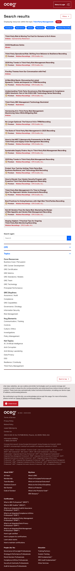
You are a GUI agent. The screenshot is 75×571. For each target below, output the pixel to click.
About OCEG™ (9, 472)
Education (41, 548)
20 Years (7, 475)
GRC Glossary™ (33, 494)
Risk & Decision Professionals (14, 557)
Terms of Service (22, 398)
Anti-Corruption (10, 347)
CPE (6, 247)
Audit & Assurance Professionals (15, 566)
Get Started (8, 488)
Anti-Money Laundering (13, 351)
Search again (9, 234)
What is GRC (32, 475)
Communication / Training (14, 321)
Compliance (8, 299)
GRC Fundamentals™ (45, 557)
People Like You (9, 548)
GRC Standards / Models (13, 277)
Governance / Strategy (13, 307)
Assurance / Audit (11, 295)
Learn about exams (10, 539)
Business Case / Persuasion (14, 262)
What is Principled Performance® (39, 478)
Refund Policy (8, 424)
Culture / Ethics (10, 329)
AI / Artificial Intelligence (13, 344)
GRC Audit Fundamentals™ (47, 560)
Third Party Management (14, 366)
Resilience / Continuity (12, 362)
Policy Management (11, 336)
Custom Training (43, 554)
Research (50, 28)
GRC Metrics (9, 273)
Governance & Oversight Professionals (17, 551)
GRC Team (8, 280)
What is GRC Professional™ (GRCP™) (16, 502)
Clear (58, 22)
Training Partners (44, 551)
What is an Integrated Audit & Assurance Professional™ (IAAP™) (18, 509)
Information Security (12, 310)
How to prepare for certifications (15, 536)
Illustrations (20, 28)
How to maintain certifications (14, 542)
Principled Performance (13, 288)
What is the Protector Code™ (38, 491)
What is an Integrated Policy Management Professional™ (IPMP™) (18, 519)
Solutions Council (10, 485)
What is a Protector (35, 488)
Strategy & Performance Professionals (17, 554)
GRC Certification (10, 269)
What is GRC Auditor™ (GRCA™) (14, 505)
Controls (7, 325)
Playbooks (40, 28)
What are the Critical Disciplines (39, 485)
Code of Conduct (10, 491)
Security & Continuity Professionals (16, 563)
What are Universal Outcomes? (39, 481)
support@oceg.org (10, 428)
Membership (8, 478)
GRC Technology (10, 284)
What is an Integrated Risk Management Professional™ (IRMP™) (18, 529)
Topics (7, 253)
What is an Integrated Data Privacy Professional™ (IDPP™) (16, 524)
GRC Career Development (14, 266)
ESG (5, 358)
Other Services (43, 563)
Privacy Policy (36, 398)
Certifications (8, 499)
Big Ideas (31, 472)
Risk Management (11, 314)
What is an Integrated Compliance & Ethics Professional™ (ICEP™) (18, 514)
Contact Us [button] (8, 431)
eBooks (30, 28)
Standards (8, 28)
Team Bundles (9, 481)
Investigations (9, 332)
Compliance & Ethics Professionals (16, 560)
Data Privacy (9, 355)
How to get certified (11, 533)
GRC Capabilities (10, 303)
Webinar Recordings (64, 28)
